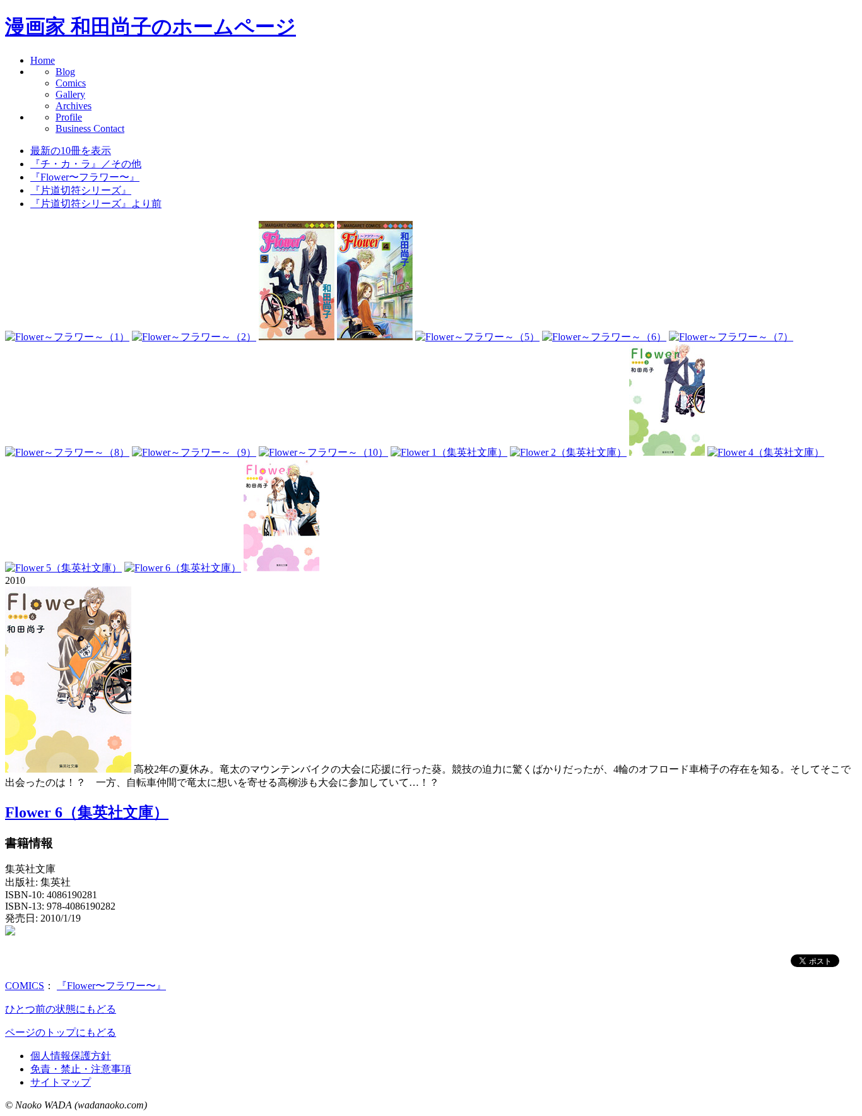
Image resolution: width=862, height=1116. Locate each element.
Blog (65, 71)
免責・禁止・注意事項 (80, 1069)
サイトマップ (60, 1082)
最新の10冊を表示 (70, 150)
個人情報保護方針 (70, 1055)
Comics (71, 83)
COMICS (24, 985)
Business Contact (90, 128)
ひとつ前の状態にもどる (60, 1009)
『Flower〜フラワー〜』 (84, 177)
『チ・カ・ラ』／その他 (85, 163)
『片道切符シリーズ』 (80, 190)
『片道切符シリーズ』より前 (96, 203)
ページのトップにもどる (60, 1032)
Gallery (70, 94)
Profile (69, 117)
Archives (74, 105)
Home (42, 60)
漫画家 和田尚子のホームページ (150, 26)
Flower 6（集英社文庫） (86, 812)
